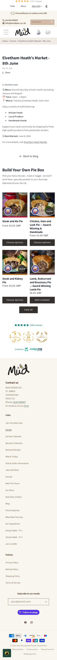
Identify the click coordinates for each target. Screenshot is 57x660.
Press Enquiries (12, 510)
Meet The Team (13, 483)
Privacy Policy (12, 562)
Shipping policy (30, 654)
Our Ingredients (13, 523)
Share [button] (7, 72)
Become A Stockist (14, 443)
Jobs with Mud (12, 470)
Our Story (10, 490)
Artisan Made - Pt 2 (14, 537)
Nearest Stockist (13, 449)
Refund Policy (12, 569)
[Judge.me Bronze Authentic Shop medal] (41, 336)
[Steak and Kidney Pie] (14, 262)
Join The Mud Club (14, 423)
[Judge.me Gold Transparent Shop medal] (15, 336)
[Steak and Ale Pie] (14, 204)
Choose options (14, 242)
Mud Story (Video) (14, 496)
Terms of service (47, 649)
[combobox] (42, 22)
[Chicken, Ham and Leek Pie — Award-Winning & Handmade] (42, 204)
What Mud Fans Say (14, 517)
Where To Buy (12, 456)
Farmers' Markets (13, 436)
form (26, 406)
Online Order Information (17, 463)
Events (13, 41)
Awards (9, 476)
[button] (36, 6)
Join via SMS (11, 543)
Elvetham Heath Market (35, 142)
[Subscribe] (45, 601)
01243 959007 (19, 402)
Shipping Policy (13, 576)
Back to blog (30, 156)
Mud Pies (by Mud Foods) (27, 646)
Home (5, 41)
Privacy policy (32, 649)
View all (28, 309)
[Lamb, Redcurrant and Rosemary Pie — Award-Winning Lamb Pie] (42, 262)
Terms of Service (13, 582)
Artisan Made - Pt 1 (14, 530)
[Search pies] (52, 22)
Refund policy (18, 649)
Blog (8, 503)
